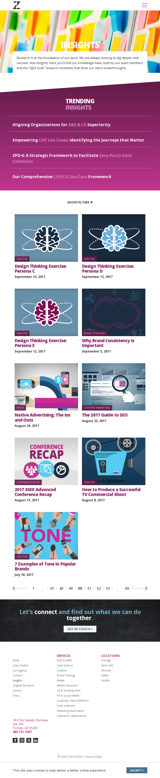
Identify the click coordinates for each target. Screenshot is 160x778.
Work (16, 660)
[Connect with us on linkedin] (35, 740)
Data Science (65, 665)
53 (108, 588)
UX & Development (69, 690)
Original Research (23, 685)
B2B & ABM (64, 660)
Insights (17, 680)
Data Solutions (66, 706)
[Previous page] (20, 588)
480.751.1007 (22, 732)
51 (89, 588)
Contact (17, 675)
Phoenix (106, 670)
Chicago (106, 660)
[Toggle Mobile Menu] (144, 5)
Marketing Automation (70, 711)
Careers (17, 690)
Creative (62, 670)
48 (61, 588)
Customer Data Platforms (73, 700)
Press (16, 695)
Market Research (67, 685)
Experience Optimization (72, 716)
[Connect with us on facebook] (15, 740)
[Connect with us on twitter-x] (28, 740)
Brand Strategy (66, 675)
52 (99, 588)
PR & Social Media (68, 695)
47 (52, 588)
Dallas (105, 675)
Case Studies (20, 665)
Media (60, 680)
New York (107, 665)
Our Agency (20, 670)
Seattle (105, 680)
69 (127, 588)
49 (71, 588)
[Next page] (139, 588)
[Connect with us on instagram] (22, 740)
